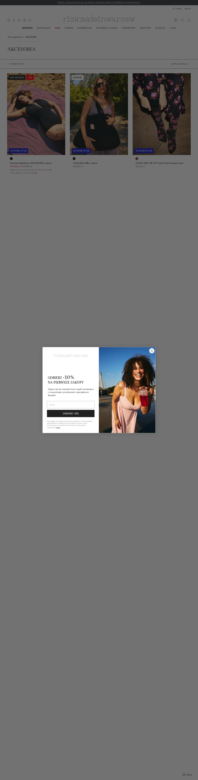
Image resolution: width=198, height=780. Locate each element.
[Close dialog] (151, 350)
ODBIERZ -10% (71, 413)
